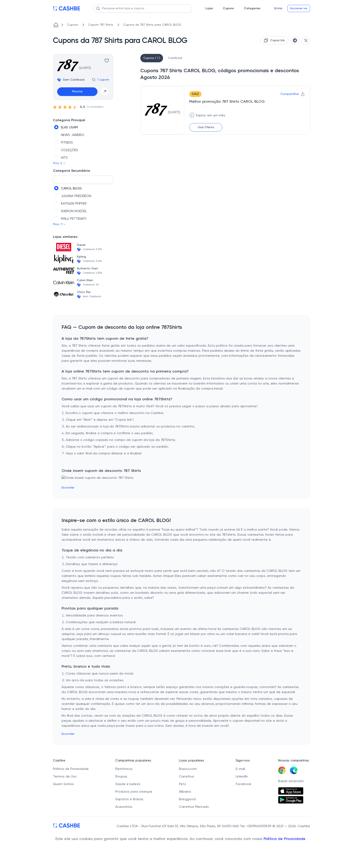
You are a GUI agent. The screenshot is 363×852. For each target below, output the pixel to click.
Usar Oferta (206, 127)
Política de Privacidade (285, 839)
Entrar (278, 8)
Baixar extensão (291, 781)
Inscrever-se (298, 8)
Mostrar (77, 91)
